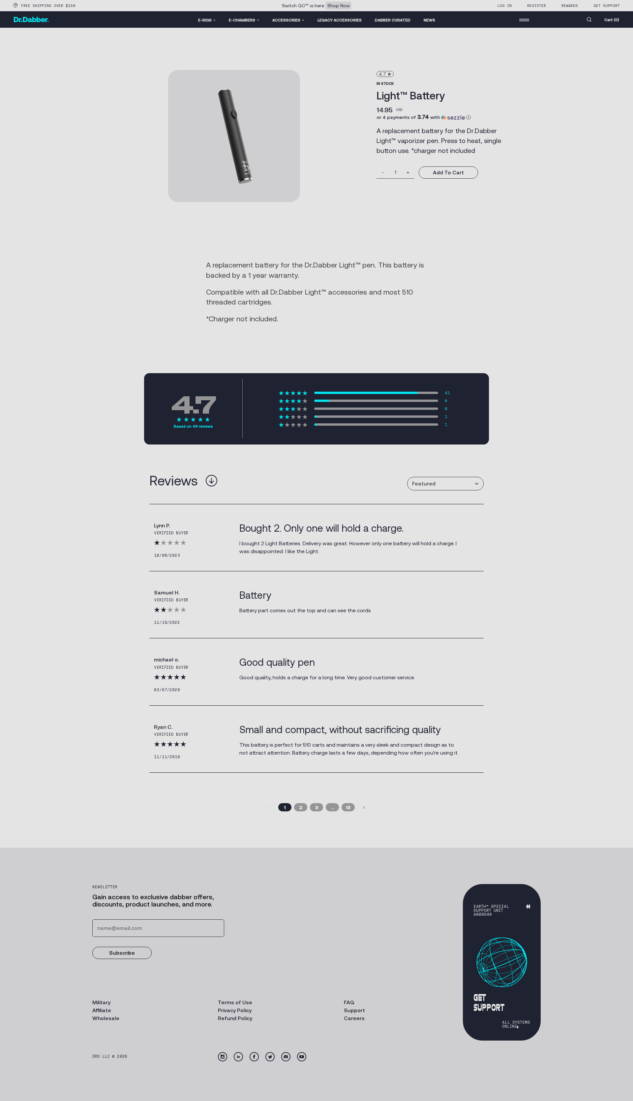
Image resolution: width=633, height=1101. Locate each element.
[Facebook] (254, 1056)
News (429, 20)
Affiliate (101, 1010)
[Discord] (285, 1056)
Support (354, 1010)
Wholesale (105, 1018)
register (536, 5)
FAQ (349, 1002)
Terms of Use (235, 1002)
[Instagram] (222, 1056)
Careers (354, 1018)
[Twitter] (270, 1056)
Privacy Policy (235, 1010)
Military (101, 1002)
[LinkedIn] (238, 1056)
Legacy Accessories (339, 20)
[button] (424, 117)
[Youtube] (301, 1056)
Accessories (286, 20)
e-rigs (205, 20)
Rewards (569, 5)
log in (504, 5)
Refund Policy (235, 1018)
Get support (606, 5)
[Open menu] (524, 19)
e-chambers (242, 20)
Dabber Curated (392, 20)
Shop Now (338, 5)
